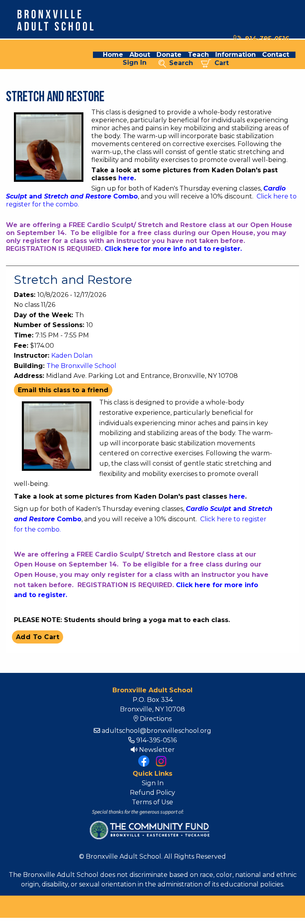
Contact (275, 55)
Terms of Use (152, 802)
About (139, 55)
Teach (198, 55)
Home (113, 55)
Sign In (135, 62)
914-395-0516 (267, 38)
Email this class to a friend (63, 390)
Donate (168, 55)
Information (235, 55)
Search (179, 63)
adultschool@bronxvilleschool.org (155, 730)
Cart (220, 63)
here (126, 178)
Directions (155, 719)
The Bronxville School (81, 366)
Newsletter (156, 749)
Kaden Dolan (72, 355)
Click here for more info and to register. (173, 248)
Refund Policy (152, 792)
